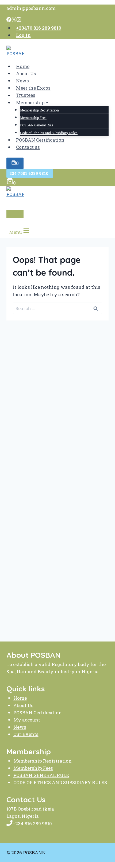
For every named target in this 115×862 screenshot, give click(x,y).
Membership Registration (39, 110)
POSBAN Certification (40, 140)
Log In (23, 35)
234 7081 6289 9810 (30, 173)
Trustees (25, 95)
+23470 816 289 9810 (38, 28)
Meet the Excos (33, 88)
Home (22, 66)
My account (26, 720)
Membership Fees (33, 117)
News (22, 81)
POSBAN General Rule (36, 125)
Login (15, 214)
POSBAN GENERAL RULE (41, 775)
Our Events (26, 734)
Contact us (28, 147)
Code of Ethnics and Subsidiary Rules (49, 133)
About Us (26, 73)
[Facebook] (8, 20)
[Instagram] (18, 20)
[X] (14, 20)
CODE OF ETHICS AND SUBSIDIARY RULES (60, 782)
